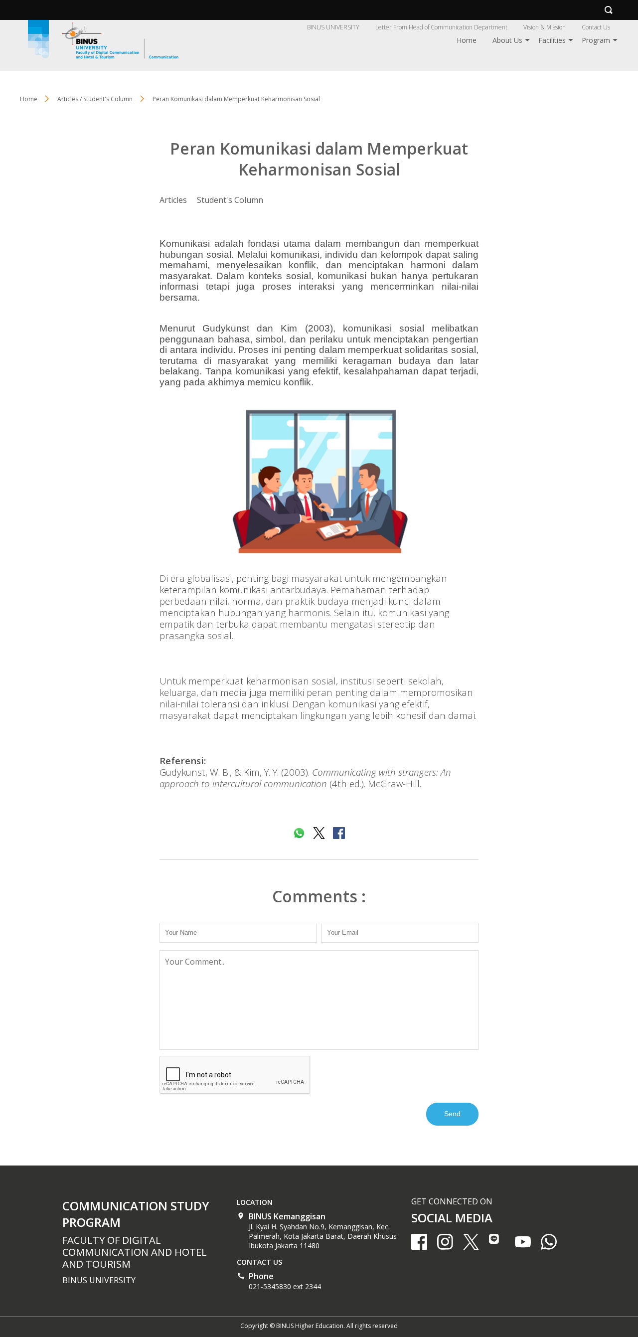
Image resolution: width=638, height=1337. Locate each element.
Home (467, 40)
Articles (173, 200)
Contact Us (596, 27)
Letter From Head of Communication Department (441, 27)
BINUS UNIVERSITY (333, 27)
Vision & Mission (544, 27)
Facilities (552, 40)
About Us (507, 40)
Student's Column (230, 200)
